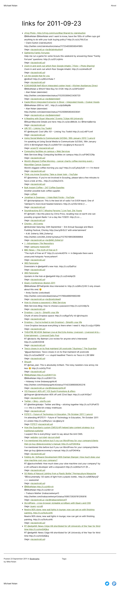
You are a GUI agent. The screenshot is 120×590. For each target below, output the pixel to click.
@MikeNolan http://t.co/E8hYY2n (40, 375)
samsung (34, 246)
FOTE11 (33, 424)
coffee (33, 194)
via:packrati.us (37, 49)
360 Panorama (31, 263)
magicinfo (44, 246)
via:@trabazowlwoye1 (55, 500)
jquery (33, 506)
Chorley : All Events (33, 223)
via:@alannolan (52, 99)
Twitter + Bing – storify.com (37, 401)
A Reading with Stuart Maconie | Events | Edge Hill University (53, 118)
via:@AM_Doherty (54, 240)
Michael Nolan (10, 5)
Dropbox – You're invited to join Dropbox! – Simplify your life (53, 322)
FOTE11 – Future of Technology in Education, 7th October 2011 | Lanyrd (58, 414)
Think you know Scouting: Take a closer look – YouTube (51, 174)
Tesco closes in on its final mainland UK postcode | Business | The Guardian (60, 348)
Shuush (27, 361)
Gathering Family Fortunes (37, 53)
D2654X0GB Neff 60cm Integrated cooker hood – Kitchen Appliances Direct (61, 85)
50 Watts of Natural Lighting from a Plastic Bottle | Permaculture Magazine (60, 473)
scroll (39, 506)
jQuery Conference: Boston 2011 (39, 283)
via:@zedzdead (52, 299)
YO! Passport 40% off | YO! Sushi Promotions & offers (49, 391)
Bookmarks (34, 559)
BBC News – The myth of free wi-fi (40, 250)
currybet (43, 437)
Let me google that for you (37, 76)
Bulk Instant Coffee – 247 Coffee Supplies (44, 187)
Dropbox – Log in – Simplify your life (41, 312)
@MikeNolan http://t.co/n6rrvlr (39, 486)
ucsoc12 (34, 148)
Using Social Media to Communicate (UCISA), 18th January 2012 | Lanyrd (59, 138)
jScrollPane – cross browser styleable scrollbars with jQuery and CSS (57, 503)
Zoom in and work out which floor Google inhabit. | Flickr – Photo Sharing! (59, 66)
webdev (34, 437)
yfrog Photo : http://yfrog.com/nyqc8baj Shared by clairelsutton (55, 33)
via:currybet (53, 437)
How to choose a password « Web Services (45, 302)
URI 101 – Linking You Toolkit (38, 128)
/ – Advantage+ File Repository (39, 243)
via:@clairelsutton (53, 49)
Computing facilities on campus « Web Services (47, 151)
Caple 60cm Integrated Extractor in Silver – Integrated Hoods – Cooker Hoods (61, 102)
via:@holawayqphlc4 (55, 388)
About (113, 5)
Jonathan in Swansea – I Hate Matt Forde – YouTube (49, 197)
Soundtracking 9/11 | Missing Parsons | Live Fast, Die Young (53, 210)
